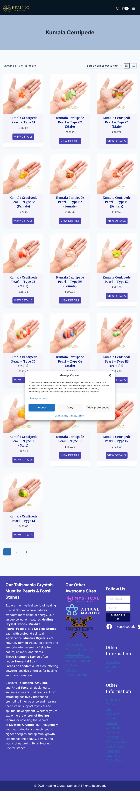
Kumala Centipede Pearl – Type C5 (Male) (23, 441)
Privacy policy (74, 644)
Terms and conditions (80, 649)
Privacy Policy (77, 415)
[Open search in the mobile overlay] (118, 8)
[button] (109, 375)
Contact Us (113, 666)
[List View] (134, 65)
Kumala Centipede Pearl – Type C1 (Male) (117, 122)
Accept (41, 407)
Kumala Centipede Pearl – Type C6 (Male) (23, 361)
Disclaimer (72, 665)
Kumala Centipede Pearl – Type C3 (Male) (23, 282)
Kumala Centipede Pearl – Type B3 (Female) (117, 361)
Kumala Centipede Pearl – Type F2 (117, 439)
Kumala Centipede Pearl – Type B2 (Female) (70, 202)
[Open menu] (133, 8)
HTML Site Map (76, 674)
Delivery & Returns (77, 656)
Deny (70, 407)
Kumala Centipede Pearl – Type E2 (117, 280)
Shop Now (113, 662)
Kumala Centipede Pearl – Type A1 (23, 120)
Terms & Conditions (78, 660)
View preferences (98, 407)
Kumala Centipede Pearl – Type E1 (23, 519)
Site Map (71, 670)
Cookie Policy (61, 415)
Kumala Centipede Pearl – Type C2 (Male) (70, 122)
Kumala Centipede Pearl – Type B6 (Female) (23, 202)
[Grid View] (127, 65)
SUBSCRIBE (118, 617)
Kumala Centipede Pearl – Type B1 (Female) (117, 202)
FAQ (108, 671)
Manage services (38, 398)
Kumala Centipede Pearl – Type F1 (70, 439)
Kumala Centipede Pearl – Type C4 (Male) (70, 361)
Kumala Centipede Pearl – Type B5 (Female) (70, 282)
